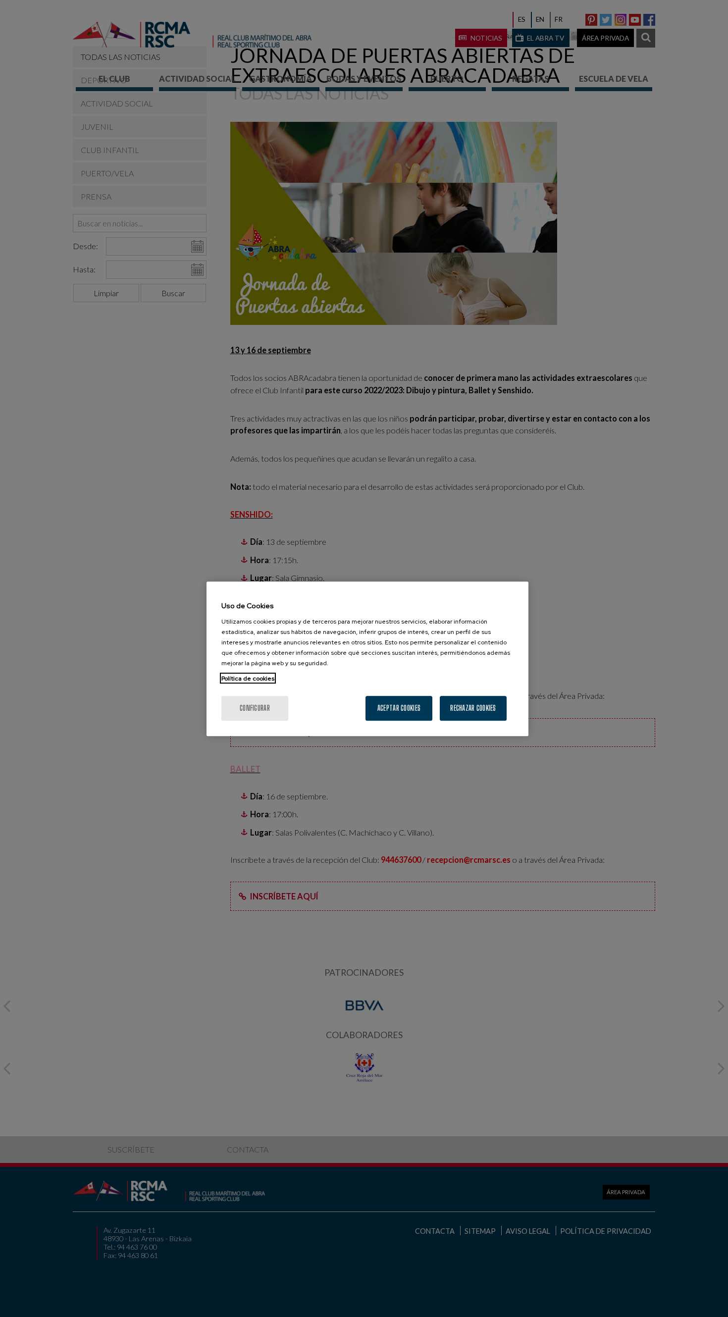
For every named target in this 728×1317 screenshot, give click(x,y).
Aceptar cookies (398, 707)
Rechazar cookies (473, 707)
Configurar (255, 707)
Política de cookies (247, 678)
